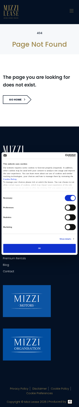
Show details (65, 239)
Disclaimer (39, 389)
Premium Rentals (14, 258)
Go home (15, 99)
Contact (8, 271)
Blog (6, 265)
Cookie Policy (60, 389)
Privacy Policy (19, 389)
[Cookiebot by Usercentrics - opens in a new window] (59, 155)
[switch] (70, 208)
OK (39, 248)
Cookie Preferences (39, 393)
